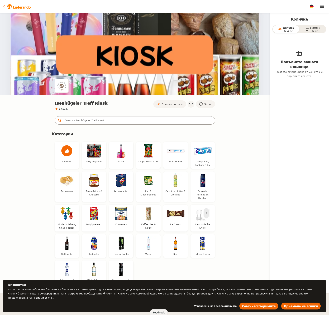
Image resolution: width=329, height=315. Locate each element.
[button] (17, 6)
